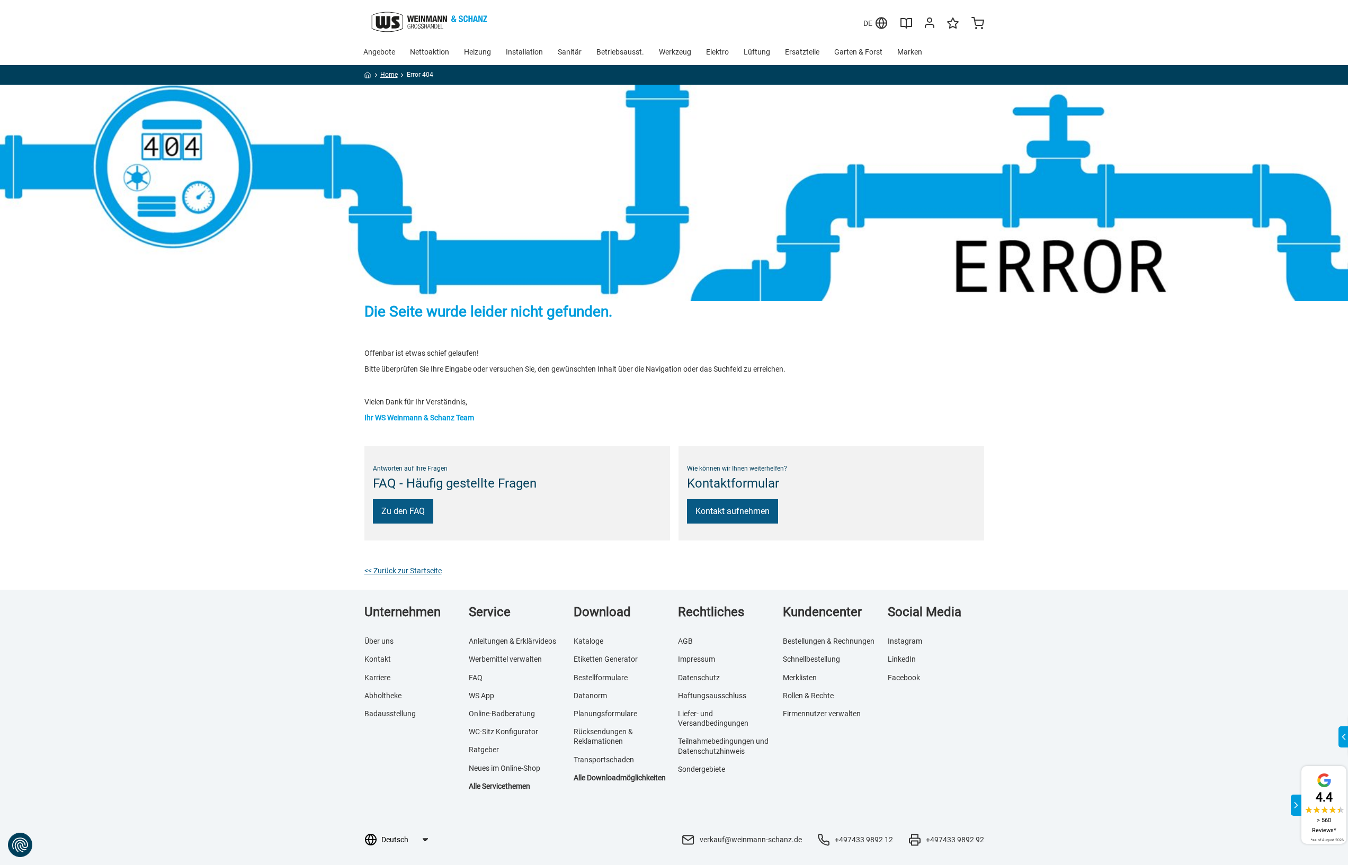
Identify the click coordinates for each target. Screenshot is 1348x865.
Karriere (377, 677)
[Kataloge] (906, 27)
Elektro (717, 52)
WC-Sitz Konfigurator (503, 731)
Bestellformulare (601, 677)
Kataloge (588, 641)
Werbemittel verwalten (505, 659)
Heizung (477, 52)
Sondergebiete (701, 769)
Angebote (379, 52)
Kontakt (377, 659)
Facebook (904, 677)
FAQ (476, 677)
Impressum (696, 659)
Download (602, 612)
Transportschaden (604, 759)
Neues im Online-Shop (504, 768)
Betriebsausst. (620, 52)
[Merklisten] (953, 28)
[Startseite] (367, 76)
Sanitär (570, 52)
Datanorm (590, 695)
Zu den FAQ (403, 511)
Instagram (905, 641)
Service (490, 612)
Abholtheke (382, 695)
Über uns (379, 641)
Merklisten (800, 677)
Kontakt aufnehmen (732, 511)
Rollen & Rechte (808, 695)
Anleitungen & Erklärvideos (512, 641)
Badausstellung (390, 713)
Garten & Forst (858, 52)
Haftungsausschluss (712, 695)
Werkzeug (675, 52)
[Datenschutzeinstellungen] (20, 845)
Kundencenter (822, 612)
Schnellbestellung (811, 659)
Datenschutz (699, 677)
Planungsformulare (605, 713)
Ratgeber (484, 749)
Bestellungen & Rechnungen (828, 641)
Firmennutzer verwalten (822, 713)
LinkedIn (902, 659)
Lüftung (757, 52)
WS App (481, 695)
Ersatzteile (802, 52)
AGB (685, 641)
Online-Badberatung (502, 713)
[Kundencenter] (929, 24)
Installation (524, 52)
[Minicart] (977, 24)
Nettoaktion (429, 52)
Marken (909, 52)
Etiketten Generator (606, 659)
